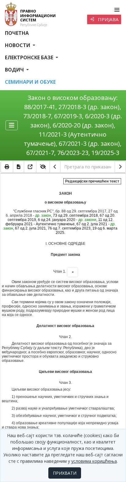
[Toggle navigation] (116, 10)
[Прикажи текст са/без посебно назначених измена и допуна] (43, 167)
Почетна (17, 33)
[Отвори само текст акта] (30, 167)
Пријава (108, 19)
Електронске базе (29, 57)
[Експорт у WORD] (18, 167)
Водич (15, 69)
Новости (18, 45)
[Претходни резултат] (55, 167)
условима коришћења (94, 461)
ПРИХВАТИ (64, 473)
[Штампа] (7, 167)
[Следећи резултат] (120, 166)
